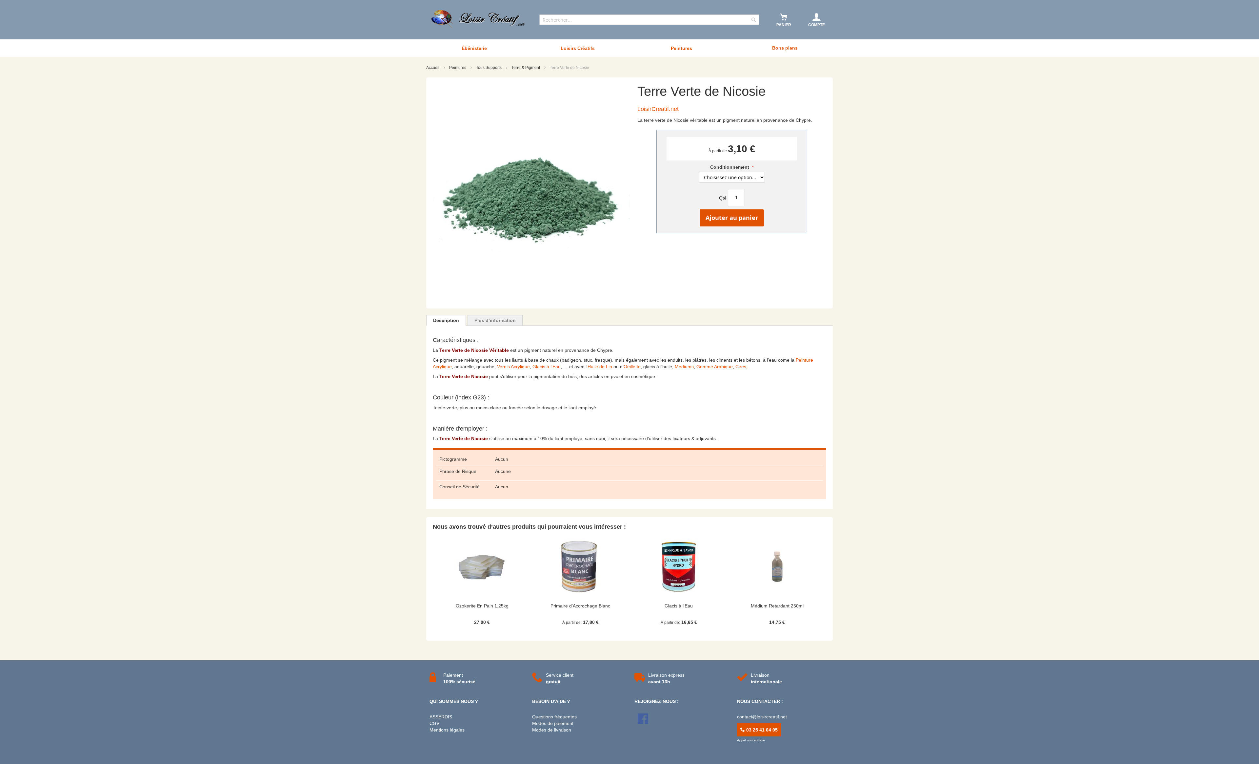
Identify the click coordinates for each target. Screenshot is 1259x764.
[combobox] (649, 19)
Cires (740, 366)
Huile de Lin (600, 366)
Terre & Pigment (526, 67)
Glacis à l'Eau (546, 366)
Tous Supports (489, 67)
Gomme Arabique (714, 366)
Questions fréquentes (554, 716)
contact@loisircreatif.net (762, 716)
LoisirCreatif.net (658, 109)
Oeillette (632, 366)
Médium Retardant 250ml (777, 605)
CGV (434, 723)
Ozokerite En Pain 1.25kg (482, 605)
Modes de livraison (551, 729)
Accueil (433, 67)
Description (446, 320)
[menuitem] (474, 48)
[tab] (446, 320)
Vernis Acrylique (513, 366)
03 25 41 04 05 (761, 729)
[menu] (629, 48)
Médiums (684, 366)
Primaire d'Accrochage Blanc (580, 605)
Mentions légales (447, 729)
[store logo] (479, 19)
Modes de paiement (552, 723)
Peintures (458, 67)
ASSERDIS (441, 716)
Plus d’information (495, 320)
